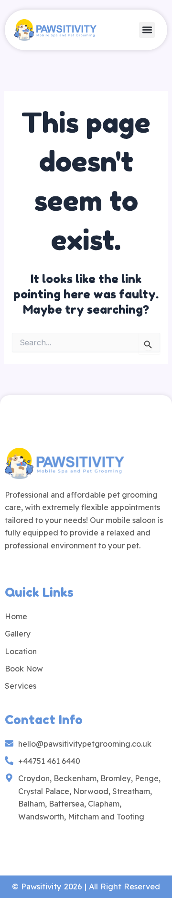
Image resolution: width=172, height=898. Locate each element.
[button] (147, 30)
